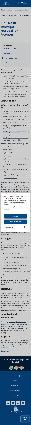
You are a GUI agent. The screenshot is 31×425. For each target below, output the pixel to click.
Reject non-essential (15, 222)
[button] (25, 419)
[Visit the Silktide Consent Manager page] (25, 227)
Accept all (15, 216)
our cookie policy (9, 207)
